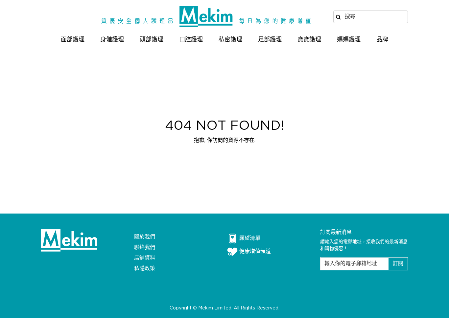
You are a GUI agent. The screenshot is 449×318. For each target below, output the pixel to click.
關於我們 (144, 237)
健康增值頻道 (255, 251)
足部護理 (270, 39)
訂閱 (398, 263)
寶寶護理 (309, 39)
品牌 (382, 39)
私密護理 (230, 39)
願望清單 (249, 238)
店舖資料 (144, 258)
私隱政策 (144, 268)
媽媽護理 (349, 39)
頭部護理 (151, 39)
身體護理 (112, 39)
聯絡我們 (144, 247)
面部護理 (72, 39)
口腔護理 (191, 39)
